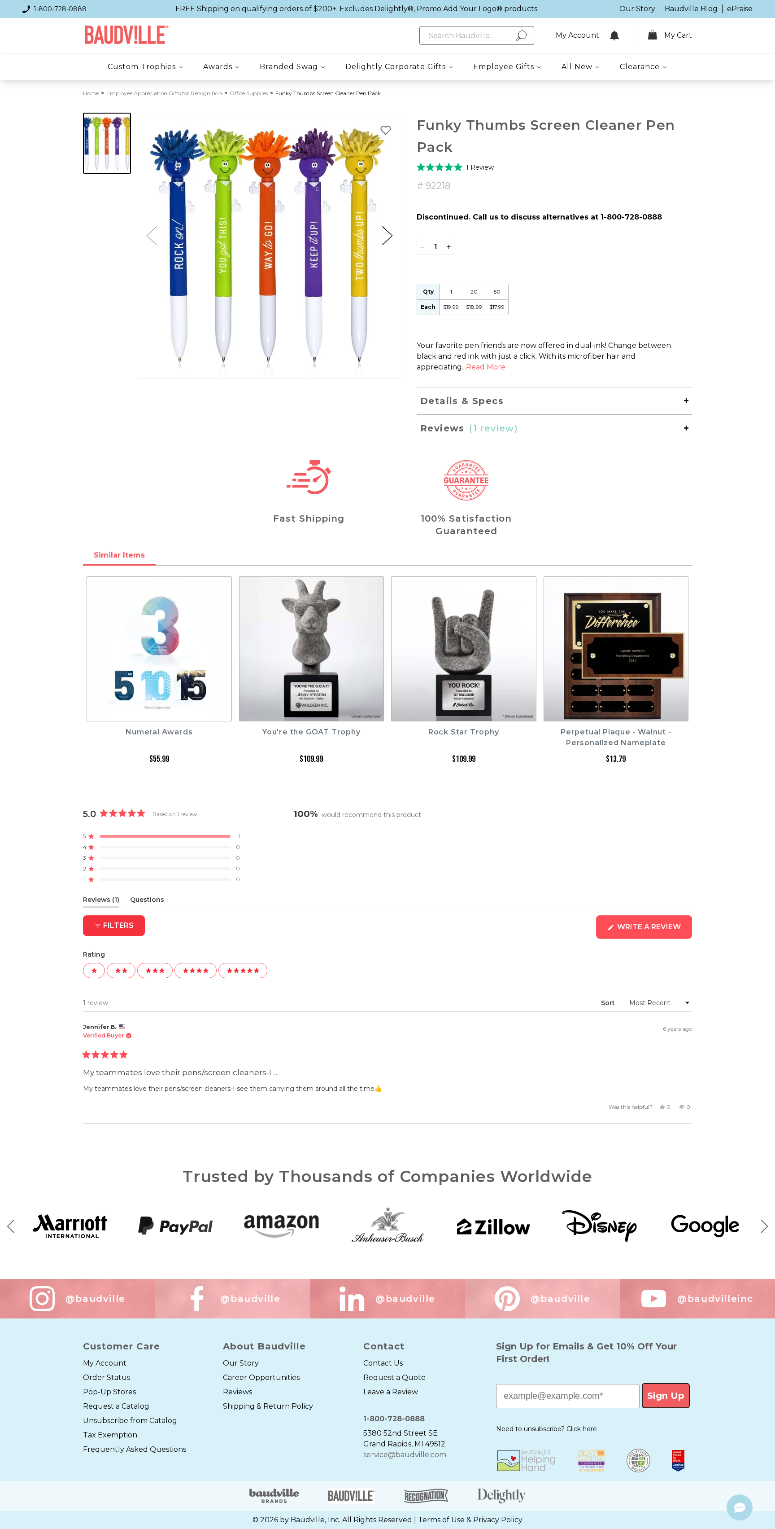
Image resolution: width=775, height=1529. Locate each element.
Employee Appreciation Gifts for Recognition (164, 93)
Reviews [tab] (101, 901)
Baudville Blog (691, 8)
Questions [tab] (147, 901)
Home (91, 93)
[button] (387, 236)
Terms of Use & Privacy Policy (470, 1520)
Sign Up (665, 1395)
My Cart (678, 35)
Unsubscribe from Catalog (130, 1420)
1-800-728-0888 (60, 9)
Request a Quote (394, 1377)
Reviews (237, 1392)
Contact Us (383, 1363)
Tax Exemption (110, 1435)
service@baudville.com (404, 1454)
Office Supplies (249, 93)
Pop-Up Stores (109, 1392)
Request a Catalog (116, 1406)
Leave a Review (390, 1392)
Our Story (637, 8)
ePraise (740, 8)
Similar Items (119, 555)
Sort (609, 1003)
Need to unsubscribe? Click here (546, 1429)
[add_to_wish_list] (385, 130)
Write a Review (653, 930)
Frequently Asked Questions (134, 1449)
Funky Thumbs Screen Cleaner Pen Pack (328, 93)
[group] (269, 245)
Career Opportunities (261, 1377)
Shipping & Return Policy (268, 1406)
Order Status (106, 1377)
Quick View (159, 713)
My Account (104, 1363)
